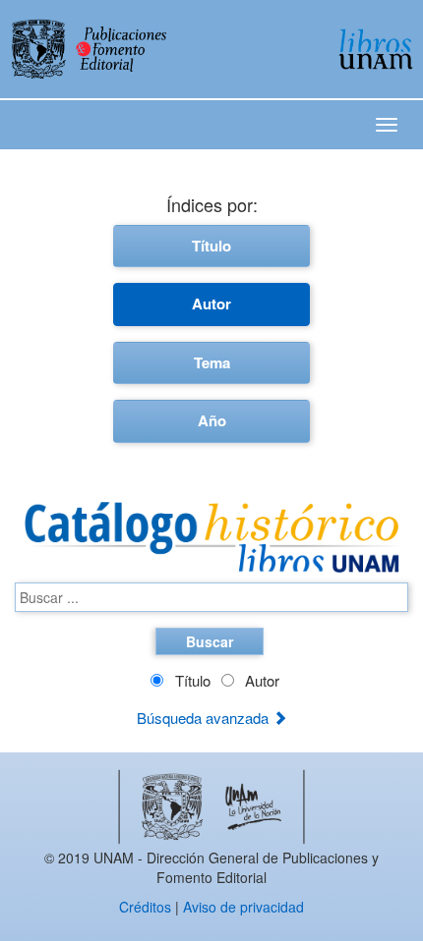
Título (211, 245)
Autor (211, 303)
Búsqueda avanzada (204, 717)
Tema (212, 362)
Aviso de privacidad (243, 906)
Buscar (209, 641)
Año (212, 420)
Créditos (145, 906)
